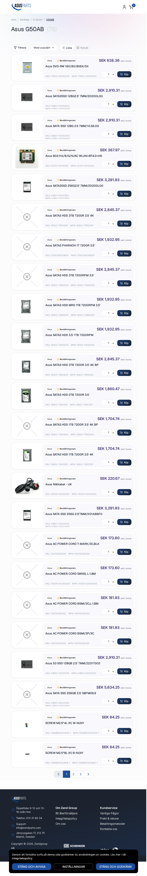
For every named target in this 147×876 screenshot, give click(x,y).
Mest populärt (42, 47)
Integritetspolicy (66, 818)
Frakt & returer (109, 818)
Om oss (61, 823)
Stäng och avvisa (30, 866)
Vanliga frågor (109, 813)
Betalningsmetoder (112, 823)
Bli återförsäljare (66, 813)
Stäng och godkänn (114, 866)
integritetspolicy (21, 858)
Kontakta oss (108, 829)
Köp (126, 74)
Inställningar (72, 866)
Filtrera (22, 47)
